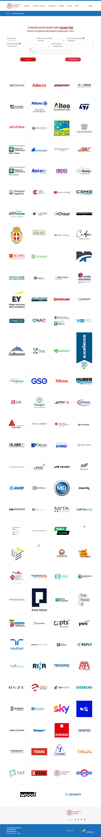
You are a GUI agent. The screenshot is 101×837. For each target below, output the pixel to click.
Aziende (26, 6)
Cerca (29, 59)
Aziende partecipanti (18, 13)
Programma (52, 6)
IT (78, 6)
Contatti (69, 6)
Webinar (61, 6)
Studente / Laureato (39, 6)
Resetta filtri (73, 59)
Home (8, 13)
